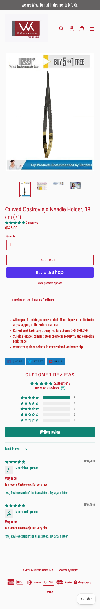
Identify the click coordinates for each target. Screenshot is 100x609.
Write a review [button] (50, 432)
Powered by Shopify (68, 570)
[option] (25, 189)
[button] (15, 223)
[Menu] (92, 29)
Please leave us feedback (38, 300)
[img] (15, 462)
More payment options (50, 283)
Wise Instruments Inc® (42, 570)
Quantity (10, 236)
